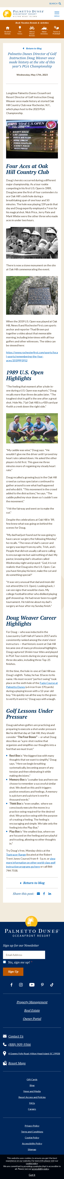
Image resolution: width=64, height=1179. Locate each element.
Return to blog (34, 48)
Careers (32, 1109)
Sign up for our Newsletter (21, 945)
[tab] (7, 30)
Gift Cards (32, 1079)
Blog (32, 1085)
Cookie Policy (32, 1137)
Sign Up (13, 971)
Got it (32, 1174)
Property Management (32, 1002)
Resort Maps (17, 1063)
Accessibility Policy (32, 1143)
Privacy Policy (32, 1125)
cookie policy (32, 1163)
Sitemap (32, 1149)
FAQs (32, 1103)
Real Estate (32, 1010)
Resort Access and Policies (32, 1097)
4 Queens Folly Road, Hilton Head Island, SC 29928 (34, 1053)
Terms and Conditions (32, 1131)
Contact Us (15, 1036)
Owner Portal (32, 1018)
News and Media (32, 1091)
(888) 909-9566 (19, 1044)
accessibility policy (40, 1169)
